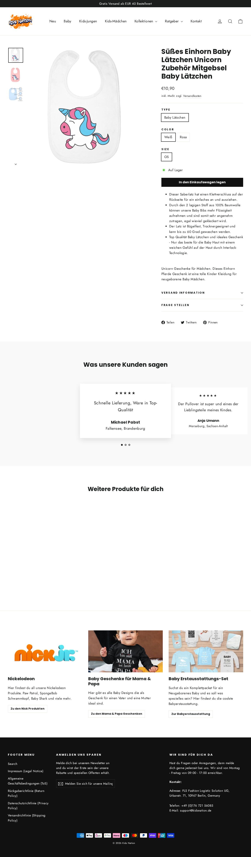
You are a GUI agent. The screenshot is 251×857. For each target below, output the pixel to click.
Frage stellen (175, 305)
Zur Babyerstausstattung (190, 714)
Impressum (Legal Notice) (25, 771)
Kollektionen (144, 21)
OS (166, 156)
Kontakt (196, 21)
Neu (52, 21)
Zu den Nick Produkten (28, 709)
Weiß (168, 137)
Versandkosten (192, 96)
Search (12, 764)
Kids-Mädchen (116, 21)
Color (167, 129)
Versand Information (183, 293)
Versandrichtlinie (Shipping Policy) (26, 818)
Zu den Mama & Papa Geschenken (116, 714)
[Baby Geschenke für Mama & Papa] (125, 651)
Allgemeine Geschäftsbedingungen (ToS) (27, 781)
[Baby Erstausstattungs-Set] (206, 651)
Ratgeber (172, 21)
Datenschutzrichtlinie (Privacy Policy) (28, 805)
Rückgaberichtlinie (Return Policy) (26, 793)
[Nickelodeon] (45, 651)
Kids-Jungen (88, 21)
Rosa (183, 137)
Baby (67, 21)
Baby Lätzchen (175, 117)
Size (165, 149)
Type (165, 109)
